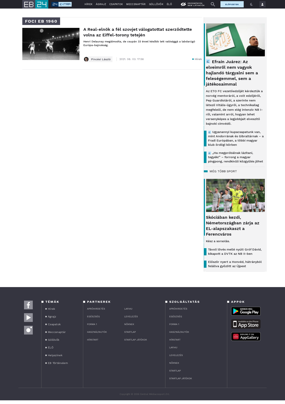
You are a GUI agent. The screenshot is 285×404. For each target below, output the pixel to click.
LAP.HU (128, 308)
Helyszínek (55, 355)
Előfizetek (232, 4)
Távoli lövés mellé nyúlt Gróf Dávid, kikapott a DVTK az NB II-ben (235, 252)
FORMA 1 (92, 324)
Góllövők (156, 4)
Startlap (130, 332)
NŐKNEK (129, 324)
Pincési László (101, 59)
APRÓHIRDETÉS (96, 308)
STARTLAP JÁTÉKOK (135, 339)
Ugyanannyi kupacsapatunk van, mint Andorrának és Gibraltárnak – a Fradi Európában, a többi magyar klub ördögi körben (236, 138)
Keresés (213, 4)
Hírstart (92, 339)
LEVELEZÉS (131, 316)
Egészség (93, 316)
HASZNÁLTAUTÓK (97, 332)
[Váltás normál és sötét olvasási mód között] (251, 4)
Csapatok (116, 4)
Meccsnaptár (136, 4)
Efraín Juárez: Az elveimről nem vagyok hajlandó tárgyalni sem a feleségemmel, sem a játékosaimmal (232, 73)
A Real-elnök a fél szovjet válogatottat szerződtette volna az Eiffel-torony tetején (137, 32)
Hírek (89, 4)
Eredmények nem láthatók (196, 4)
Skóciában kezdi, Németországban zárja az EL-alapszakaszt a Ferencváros (232, 226)
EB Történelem (58, 363)
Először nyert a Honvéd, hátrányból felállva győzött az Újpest (235, 264)
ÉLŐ (169, 4)
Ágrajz (101, 4)
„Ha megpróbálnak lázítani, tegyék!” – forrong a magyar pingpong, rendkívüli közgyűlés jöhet (235, 157)
